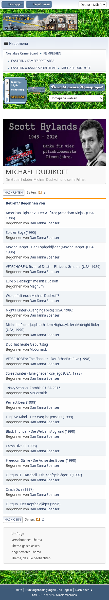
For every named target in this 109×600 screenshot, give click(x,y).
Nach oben (13, 519)
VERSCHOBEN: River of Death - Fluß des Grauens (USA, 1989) (53, 266)
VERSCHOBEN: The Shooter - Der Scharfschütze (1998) (48, 359)
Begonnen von (33, 203)
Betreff (12, 203)
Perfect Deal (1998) (21, 402)
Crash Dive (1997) (19, 489)
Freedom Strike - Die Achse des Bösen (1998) (41, 460)
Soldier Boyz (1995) (21, 232)
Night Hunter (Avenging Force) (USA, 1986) (39, 310)
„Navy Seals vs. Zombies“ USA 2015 (33, 388)
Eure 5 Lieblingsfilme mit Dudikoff (32, 281)
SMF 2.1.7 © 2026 (43, 594)
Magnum (37, 286)
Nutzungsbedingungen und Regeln (48, 590)
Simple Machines (66, 594)
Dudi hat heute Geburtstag (27, 344)
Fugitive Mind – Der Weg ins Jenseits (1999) (39, 417)
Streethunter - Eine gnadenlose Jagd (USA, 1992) (44, 373)
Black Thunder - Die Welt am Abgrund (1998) (40, 431)
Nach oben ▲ (84, 590)
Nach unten (14, 192)
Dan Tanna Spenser (45, 223)
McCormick (38, 349)
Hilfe (19, 590)
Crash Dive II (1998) (21, 446)
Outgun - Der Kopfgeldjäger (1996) (33, 504)
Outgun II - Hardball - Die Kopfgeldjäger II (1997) (44, 475)
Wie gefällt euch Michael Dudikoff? (32, 295)
